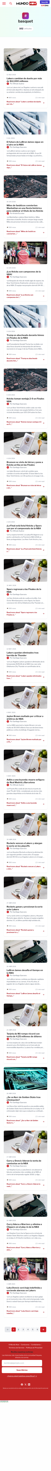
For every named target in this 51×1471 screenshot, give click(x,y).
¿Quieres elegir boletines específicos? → (22, 1376)
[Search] (10, 3)
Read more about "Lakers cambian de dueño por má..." (24, 103)
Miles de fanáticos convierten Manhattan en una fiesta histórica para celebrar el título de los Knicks (25, 208)
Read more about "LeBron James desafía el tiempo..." (23, 994)
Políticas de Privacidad (34, 1348)
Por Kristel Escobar (17, 213)
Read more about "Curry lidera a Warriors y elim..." (23, 1248)
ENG (47, 5)
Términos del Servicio (16, 1348)
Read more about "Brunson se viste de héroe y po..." (24, 486)
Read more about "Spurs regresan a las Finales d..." (22, 613)
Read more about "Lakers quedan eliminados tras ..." (24, 677)
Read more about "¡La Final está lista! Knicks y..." (24, 550)
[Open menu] (4, 3)
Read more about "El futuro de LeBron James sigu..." (24, 166)
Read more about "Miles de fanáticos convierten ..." (21, 232)
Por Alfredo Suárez (17, 84)
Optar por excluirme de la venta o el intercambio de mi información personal (25, 1388)
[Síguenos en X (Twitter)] (25, 1384)
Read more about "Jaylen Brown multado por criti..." (24, 740)
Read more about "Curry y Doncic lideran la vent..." (23, 1185)
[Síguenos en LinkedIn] (29, 1384)
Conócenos (25, 1345)
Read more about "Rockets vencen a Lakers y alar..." (24, 867)
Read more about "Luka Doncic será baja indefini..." (22, 1312)
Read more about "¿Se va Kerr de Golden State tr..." (22, 1121)
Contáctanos (36, 1345)
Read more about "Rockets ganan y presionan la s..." (20, 931)
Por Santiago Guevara (18, 147)
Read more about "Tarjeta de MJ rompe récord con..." (22, 1058)
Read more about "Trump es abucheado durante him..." (22, 359)
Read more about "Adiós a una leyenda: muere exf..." (22, 804)
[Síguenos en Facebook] (22, 1384)
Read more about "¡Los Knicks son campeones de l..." (20, 296)
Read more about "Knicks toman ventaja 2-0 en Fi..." (24, 423)
